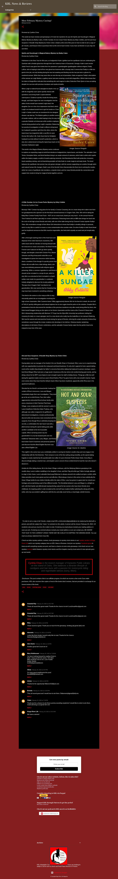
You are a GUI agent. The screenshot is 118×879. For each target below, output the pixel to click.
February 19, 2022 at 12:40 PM (42, 632)
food (44, 587)
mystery (50, 587)
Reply (29, 609)
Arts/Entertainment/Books (45, 787)
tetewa (29, 681)
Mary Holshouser (33, 653)
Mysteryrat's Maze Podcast (45, 780)
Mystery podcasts (42, 788)
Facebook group (86, 543)
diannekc (30, 632)
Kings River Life (32, 711)
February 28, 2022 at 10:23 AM (47, 711)
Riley (29, 623)
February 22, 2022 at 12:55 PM (41, 690)
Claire (29, 700)
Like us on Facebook (43, 782)
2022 (23, 587)
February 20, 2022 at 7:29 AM (48, 653)
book (28, 587)
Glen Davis (31, 644)
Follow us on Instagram (44, 783)
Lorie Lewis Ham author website (47, 785)
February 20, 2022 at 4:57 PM (40, 670)
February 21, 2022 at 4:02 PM (40, 681)
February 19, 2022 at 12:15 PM (39, 623)
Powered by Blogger (60, 872)
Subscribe (59, 769)
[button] (23, 27)
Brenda (29, 690)
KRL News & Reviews (18, 3)
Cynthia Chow (35, 563)
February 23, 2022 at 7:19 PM (40, 700)
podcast (29, 549)
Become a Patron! (42, 804)
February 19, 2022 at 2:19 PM (43, 644)
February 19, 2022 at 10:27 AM (45, 603)
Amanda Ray (31, 603)
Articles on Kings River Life (45, 778)
